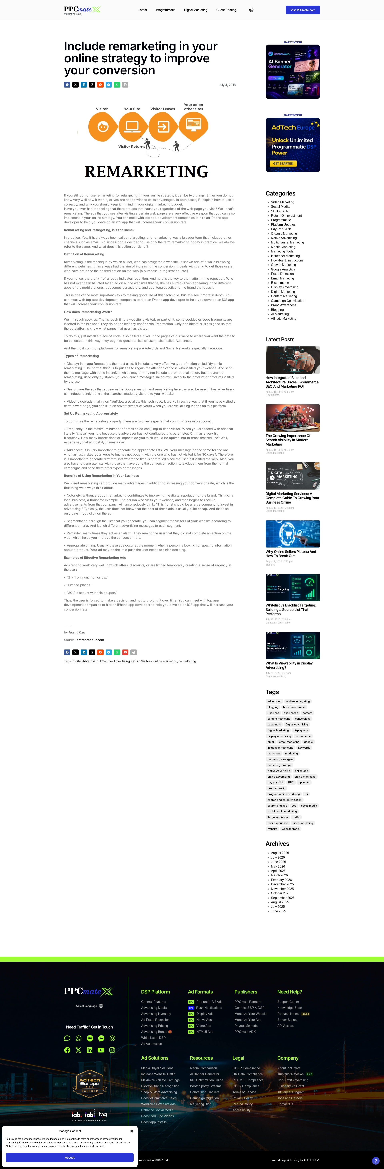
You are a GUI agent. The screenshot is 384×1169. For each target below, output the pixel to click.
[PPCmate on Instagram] (112, 1050)
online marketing (165, 661)
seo (294, 805)
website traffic (290, 828)
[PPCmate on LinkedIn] (89, 1050)
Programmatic (165, 10)
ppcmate (304, 782)
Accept (70, 1157)
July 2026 (278, 857)
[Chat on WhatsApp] (78, 1038)
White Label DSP (153, 1037)
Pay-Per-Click (281, 229)
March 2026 (279, 875)
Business (273, 712)
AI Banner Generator (204, 1074)
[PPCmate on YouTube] (101, 1050)
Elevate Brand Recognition (160, 1086)
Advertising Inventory (156, 1013)
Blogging (277, 309)
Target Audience (278, 817)
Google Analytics (283, 269)
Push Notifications (205, 1007)
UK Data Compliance (248, 1074)
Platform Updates (283, 224)
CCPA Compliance (246, 1086)
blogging (273, 707)
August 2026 (280, 853)
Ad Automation (151, 1043)
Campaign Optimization (287, 300)
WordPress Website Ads (158, 1104)
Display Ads (201, 1013)
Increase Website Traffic (158, 1074)
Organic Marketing (284, 233)
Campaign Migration (204, 1098)
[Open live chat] (67, 1038)
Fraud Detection (282, 273)
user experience (278, 823)
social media (309, 805)
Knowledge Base (289, 1007)
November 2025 (282, 889)
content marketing (279, 718)
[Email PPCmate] (112, 1038)
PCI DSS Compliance (248, 1080)
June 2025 (278, 911)
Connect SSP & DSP (250, 1007)
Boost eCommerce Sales (159, 1098)
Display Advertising (284, 287)
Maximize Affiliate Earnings (160, 1080)
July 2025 (278, 906)
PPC (291, 782)
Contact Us (285, 1104)
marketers (274, 753)
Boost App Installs (154, 1122)
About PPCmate (288, 1068)
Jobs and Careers (290, 1098)
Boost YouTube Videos (157, 1116)
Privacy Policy (243, 1098)
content (307, 712)
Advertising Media (154, 1007)
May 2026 (278, 866)
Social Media (280, 206)
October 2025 (280, 893)
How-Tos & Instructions (287, 260)
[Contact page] (90, 1038)
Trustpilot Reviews (294, 1074)
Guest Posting (226, 10)
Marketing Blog (200, 1104)
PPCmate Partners (248, 1001)
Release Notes (293, 1013)
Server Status (287, 1019)
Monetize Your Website (251, 1013)
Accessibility (241, 1110)
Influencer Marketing (285, 256)
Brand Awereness (283, 305)
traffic (296, 817)
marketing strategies (280, 759)
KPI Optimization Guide (206, 1080)
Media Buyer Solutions (157, 1068)
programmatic (276, 788)
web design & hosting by (287, 1160)
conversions (302, 718)
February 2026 (281, 880)
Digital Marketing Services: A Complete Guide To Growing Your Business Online (292, 498)
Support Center (288, 1001)
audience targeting (298, 701)
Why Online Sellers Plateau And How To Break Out (291, 554)
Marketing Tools (282, 251)
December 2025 (282, 884)
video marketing (303, 823)
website (272, 828)
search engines (277, 805)
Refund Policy (243, 1104)
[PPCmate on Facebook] (67, 1050)
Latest (142, 10)
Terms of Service (244, 1092)
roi (306, 794)
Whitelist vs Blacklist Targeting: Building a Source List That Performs (291, 609)
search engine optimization (285, 799)
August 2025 (280, 902)
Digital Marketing (195, 10)
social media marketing (282, 811)
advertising (274, 701)
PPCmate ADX (245, 1031)
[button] (132, 1131)
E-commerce (280, 282)
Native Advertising (284, 238)
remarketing (187, 661)
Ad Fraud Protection (155, 1019)
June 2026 (278, 862)
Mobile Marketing (283, 247)
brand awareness (294, 707)
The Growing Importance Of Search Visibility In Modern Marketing (288, 440)
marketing (291, 753)
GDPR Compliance (246, 1068)
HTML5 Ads (201, 1031)
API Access (285, 1025)
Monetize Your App (248, 1019)
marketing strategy (279, 765)
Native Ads (200, 1019)
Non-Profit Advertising (292, 1080)
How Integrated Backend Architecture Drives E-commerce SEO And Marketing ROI (292, 382)
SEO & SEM (280, 211)
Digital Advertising (85, 661)
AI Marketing (280, 314)
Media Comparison (203, 1068)
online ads (301, 770)
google (308, 741)
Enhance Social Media (157, 1110)
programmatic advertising (284, 794)
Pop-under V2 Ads (205, 1001)
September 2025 (283, 898)
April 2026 (278, 871)
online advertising (279, 776)
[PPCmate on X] (78, 1050)
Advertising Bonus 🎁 (156, 1031)
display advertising (279, 736)
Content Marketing (284, 296)
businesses (291, 712)
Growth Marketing (283, 264)
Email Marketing (282, 278)
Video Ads (200, 1025)
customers (274, 724)
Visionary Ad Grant (290, 1086)
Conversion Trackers (204, 1092)
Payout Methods (246, 1025)
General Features (153, 1001)
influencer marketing (280, 747)
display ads (301, 730)
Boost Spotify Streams (205, 1086)
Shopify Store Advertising (159, 1092)
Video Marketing (282, 202)
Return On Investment (286, 215)
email (271, 741)
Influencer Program (290, 1092)
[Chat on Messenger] (101, 1038)
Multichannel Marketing (287, 242)
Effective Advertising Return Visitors (126, 661)
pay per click (275, 782)
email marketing (289, 741)
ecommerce (303, 736)
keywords (304, 747)
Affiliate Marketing (283, 318)
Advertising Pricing (154, 1025)
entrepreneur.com (90, 640)
